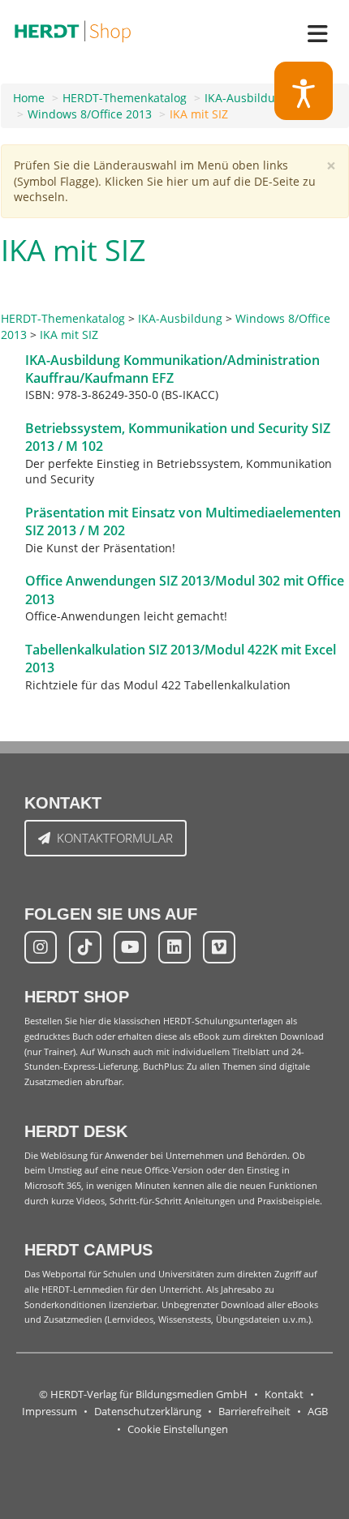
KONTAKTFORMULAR (115, 838)
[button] (304, 91)
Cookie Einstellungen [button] (177, 1429)
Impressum (49, 1411)
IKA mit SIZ (199, 114)
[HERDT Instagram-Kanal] (40, 947)
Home (29, 97)
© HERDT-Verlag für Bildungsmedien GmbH (143, 1394)
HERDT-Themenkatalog (124, 97)
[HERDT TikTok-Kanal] (85, 947)
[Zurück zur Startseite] (73, 28)
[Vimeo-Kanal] (219, 947)
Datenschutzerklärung (147, 1411)
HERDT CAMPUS (88, 1250)
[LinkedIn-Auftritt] (174, 947)
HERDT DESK (75, 1131)
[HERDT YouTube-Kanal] (130, 947)
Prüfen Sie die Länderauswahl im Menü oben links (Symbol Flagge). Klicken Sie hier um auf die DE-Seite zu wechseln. (165, 180)
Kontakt (284, 1394)
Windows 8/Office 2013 (90, 114)
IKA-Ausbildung (247, 97)
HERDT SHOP (76, 997)
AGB (318, 1411)
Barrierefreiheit (254, 1411)
